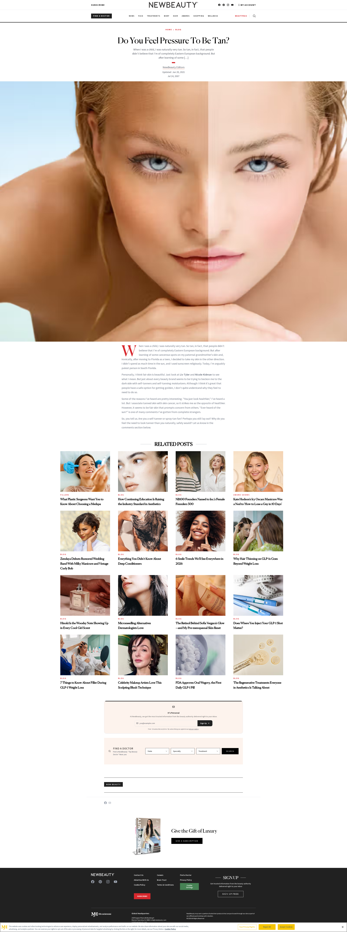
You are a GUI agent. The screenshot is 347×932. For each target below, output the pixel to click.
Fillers (64, 495)
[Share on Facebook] (105, 802)
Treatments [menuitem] (153, 16)
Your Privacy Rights (247, 927)
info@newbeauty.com (139, 922)
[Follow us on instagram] (228, 5)
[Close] (343, 927)
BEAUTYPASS (241, 16)
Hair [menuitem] (175, 16)
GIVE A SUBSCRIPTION (187, 841)
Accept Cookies (286, 927)
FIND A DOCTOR (101, 16)
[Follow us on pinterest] (224, 5)
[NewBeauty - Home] (173, 5)
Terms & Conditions (165, 885)
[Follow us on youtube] (232, 5)
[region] (173, 927)
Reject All (267, 927)
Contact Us (138, 875)
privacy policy (194, 729)
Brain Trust (161, 880)
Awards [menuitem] (186, 16)
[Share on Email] (109, 802)
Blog (178, 29)
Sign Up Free (230, 894)
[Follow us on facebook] (219, 5)
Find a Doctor (185, 875)
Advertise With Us (141, 880)
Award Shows (241, 495)
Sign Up (203, 723)
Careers (160, 875)
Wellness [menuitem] (213, 16)
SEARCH (230, 751)
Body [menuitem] (166, 16)
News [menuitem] (131, 16)
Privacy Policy (186, 880)
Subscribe (98, 5)
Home (169, 29)
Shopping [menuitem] (198, 16)
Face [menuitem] (140, 16)
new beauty (113, 784)
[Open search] (254, 16)
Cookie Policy (139, 885)
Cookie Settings (189, 886)
